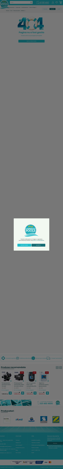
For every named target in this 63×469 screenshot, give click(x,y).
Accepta (38, 245)
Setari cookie (24, 245)
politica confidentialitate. (38, 240)
